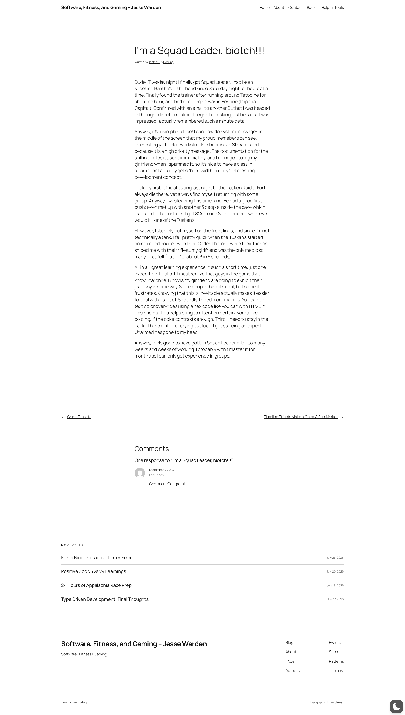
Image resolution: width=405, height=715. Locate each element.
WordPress (337, 702)
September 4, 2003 (161, 470)
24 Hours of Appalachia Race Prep (96, 585)
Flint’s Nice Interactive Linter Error (96, 557)
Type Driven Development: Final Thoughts (105, 599)
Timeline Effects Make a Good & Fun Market (301, 416)
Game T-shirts (79, 416)
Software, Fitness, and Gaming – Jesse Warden (111, 7)
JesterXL (154, 62)
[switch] (396, 706)
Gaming (168, 62)
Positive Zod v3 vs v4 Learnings (93, 571)
